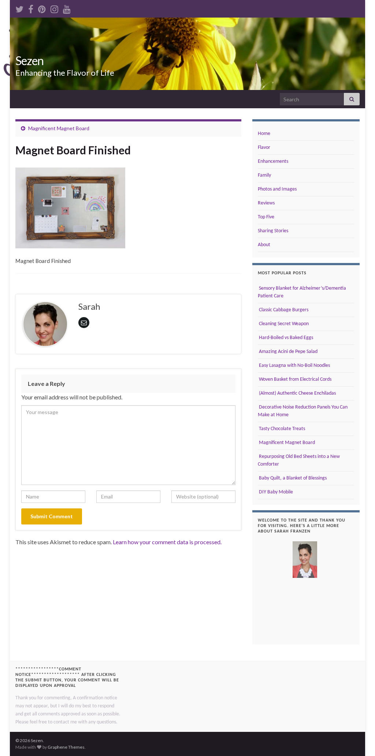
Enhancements (273, 161)
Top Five (266, 217)
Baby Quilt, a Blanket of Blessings (292, 478)
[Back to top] (358, 739)
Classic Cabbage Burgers (283, 310)
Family (264, 175)
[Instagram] (54, 8)
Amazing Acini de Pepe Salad (288, 351)
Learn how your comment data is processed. (167, 541)
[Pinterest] (42, 8)
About (264, 245)
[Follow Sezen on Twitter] (19, 8)
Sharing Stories (273, 231)
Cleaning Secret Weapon (283, 324)
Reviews (266, 203)
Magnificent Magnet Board (58, 128)
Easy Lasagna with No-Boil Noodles (294, 365)
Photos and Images (277, 189)
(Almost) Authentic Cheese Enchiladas (297, 393)
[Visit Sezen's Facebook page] (30, 8)
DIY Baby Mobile (275, 492)
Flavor (264, 147)
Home (264, 133)
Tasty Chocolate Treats (281, 429)
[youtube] (67, 8)
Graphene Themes (66, 747)
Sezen (29, 60)
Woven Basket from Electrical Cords (294, 379)
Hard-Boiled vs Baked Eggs (285, 338)
